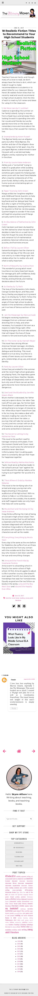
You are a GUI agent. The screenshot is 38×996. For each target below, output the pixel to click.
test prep (7, 927)
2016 (18, 966)
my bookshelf (19, 847)
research (30, 915)
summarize (18, 922)
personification (18, 913)
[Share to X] (14, 606)
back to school (17, 879)
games (7, 897)
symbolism (25, 922)
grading (17, 897)
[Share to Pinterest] (24, 606)
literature (8, 906)
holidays (19, 899)
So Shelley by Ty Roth (13, 287)
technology (19, 857)
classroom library (11, 883)
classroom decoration (26, 881)
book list (8, 598)
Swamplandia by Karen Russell (17, 137)
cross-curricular (17, 890)
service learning (23, 918)
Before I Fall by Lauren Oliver (16, 248)
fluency (31, 894)
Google (12, 897)
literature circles (18, 905)
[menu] (3, 2)
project (12, 916)
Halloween (30, 897)
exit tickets (12, 894)
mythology (23, 909)
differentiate (29, 890)
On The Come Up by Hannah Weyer (19, 341)
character (15, 881)
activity (18, 876)
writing (19, 866)
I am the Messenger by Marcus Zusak (20, 315)
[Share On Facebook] (19, 606)
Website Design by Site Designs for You (19, 993)
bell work (23, 879)
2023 (19, 949)
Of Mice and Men (25, 911)
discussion (8, 892)
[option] (19, 642)
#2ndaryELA (19, 843)
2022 (19, 951)
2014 (18, 971)
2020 (19, 956)
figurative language (23, 894)
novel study (15, 598)
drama (14, 892)
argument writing (26, 876)
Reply (14, 708)
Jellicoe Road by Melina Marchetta (19, 462)
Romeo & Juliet (10, 918)
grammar (23, 897)
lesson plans (17, 903)
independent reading (15, 901)
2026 (19, 941)
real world (24, 916)
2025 (19, 944)
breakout (7, 881)
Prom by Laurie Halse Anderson (17, 162)
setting (31, 918)
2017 (18, 964)
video (31, 927)
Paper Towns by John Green (16, 191)
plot (24, 913)
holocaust (24, 899)
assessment (8, 879)
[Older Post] (33, 751)
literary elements (27, 903)
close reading (9, 888)
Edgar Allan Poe (20, 892)
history (13, 899)
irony (31, 901)
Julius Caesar (9, 904)
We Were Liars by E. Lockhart (15, 108)
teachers (11, 924)
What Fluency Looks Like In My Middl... (19, 649)
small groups (25, 920)
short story (17, 920)
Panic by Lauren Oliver (14, 367)
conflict (25, 888)
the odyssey (14, 927)
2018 (18, 961)
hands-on (8, 899)
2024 (19, 946)
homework (30, 899)
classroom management (25, 883)
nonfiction (9, 911)
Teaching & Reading (20, 924)
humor (7, 901)
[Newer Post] (4, 751)
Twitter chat (25, 926)
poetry (27, 913)
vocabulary (19, 861)
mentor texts (29, 906)
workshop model (16, 930)
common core (18, 888)
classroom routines (27, 886)
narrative (30, 909)
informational (25, 901)
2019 (18, 959)
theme (18, 927)
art (32, 876)
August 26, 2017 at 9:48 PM (29, 679)
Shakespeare (9, 920)
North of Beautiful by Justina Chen (19, 266)
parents (12, 913)
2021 (18, 954)
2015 (18, 969)
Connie (13, 680)
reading (22, 598)
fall (16, 894)
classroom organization (12, 885)
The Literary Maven (16, 989)
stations (12, 922)
